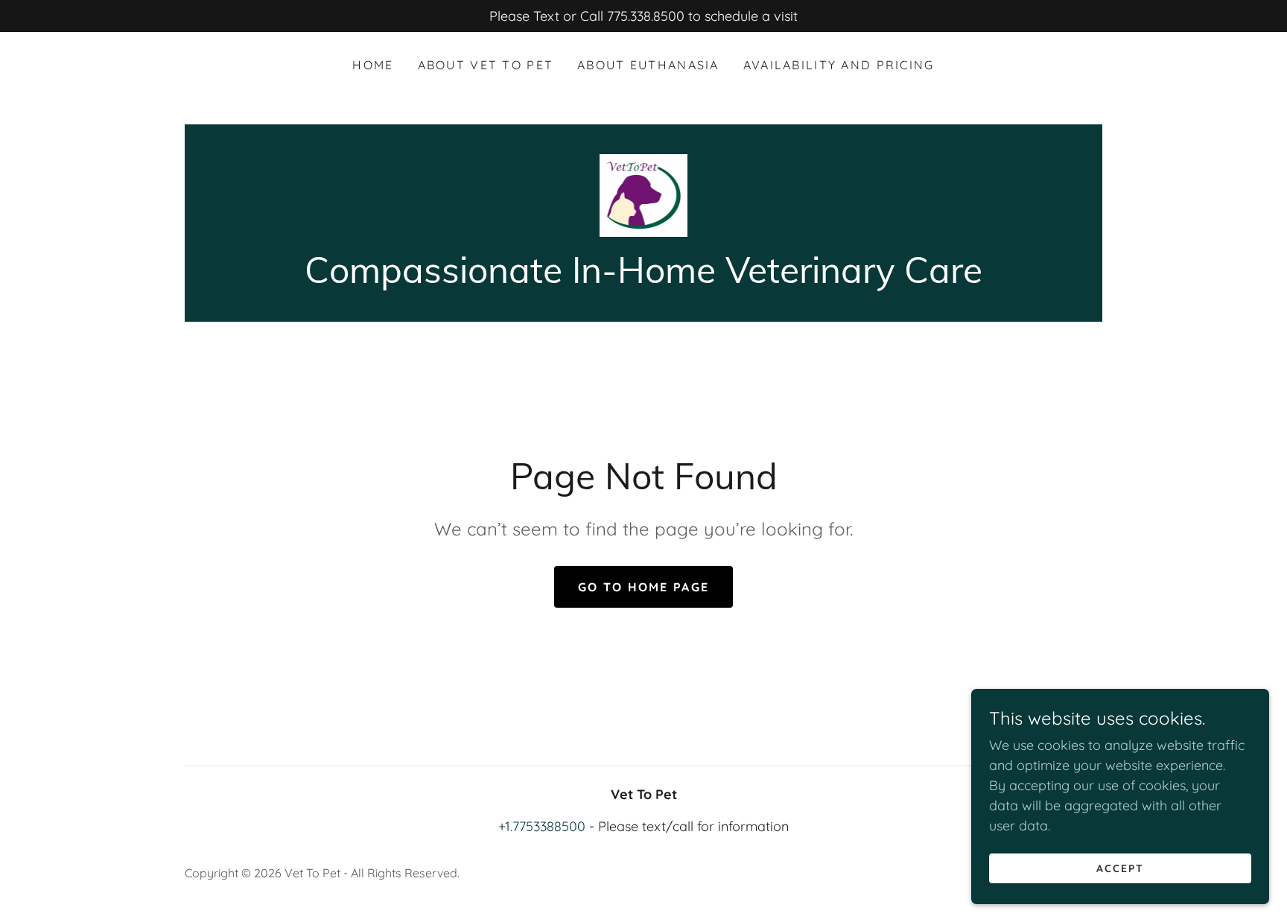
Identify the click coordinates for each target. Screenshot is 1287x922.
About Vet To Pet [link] (486, 64)
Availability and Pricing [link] (839, 64)
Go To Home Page (643, 586)
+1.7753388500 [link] (541, 826)
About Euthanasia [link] (648, 64)
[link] (643, 194)
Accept (1120, 868)
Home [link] (372, 64)
